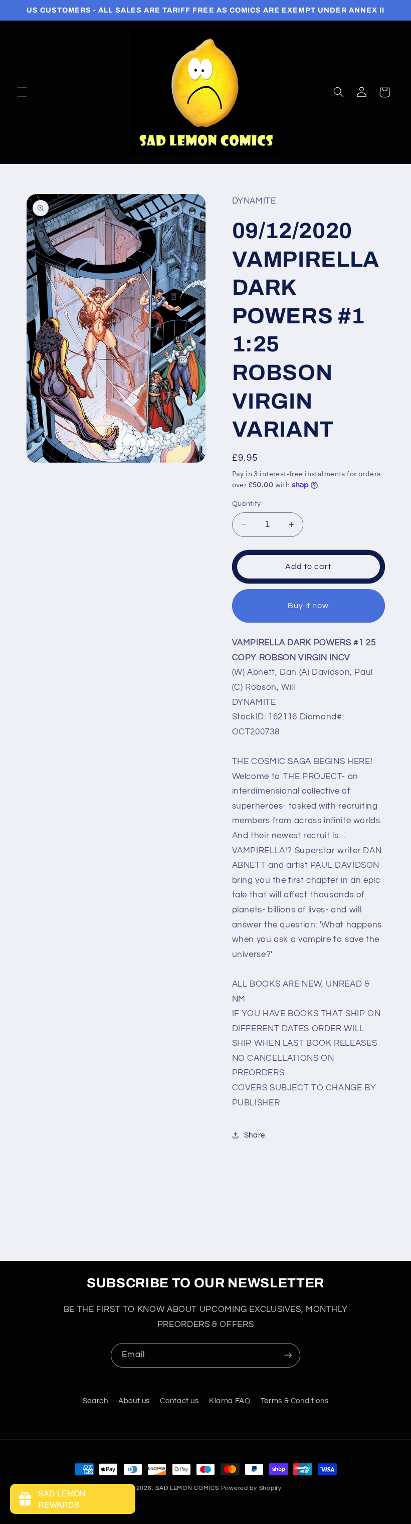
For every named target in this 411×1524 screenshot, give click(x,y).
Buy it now (308, 606)
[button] (22, 92)
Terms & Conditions (294, 1401)
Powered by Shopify (251, 1488)
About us (134, 1401)
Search (95, 1401)
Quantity (246, 503)
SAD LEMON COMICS (187, 1488)
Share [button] (254, 1135)
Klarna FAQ (229, 1401)
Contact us (179, 1401)
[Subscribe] (288, 1355)
